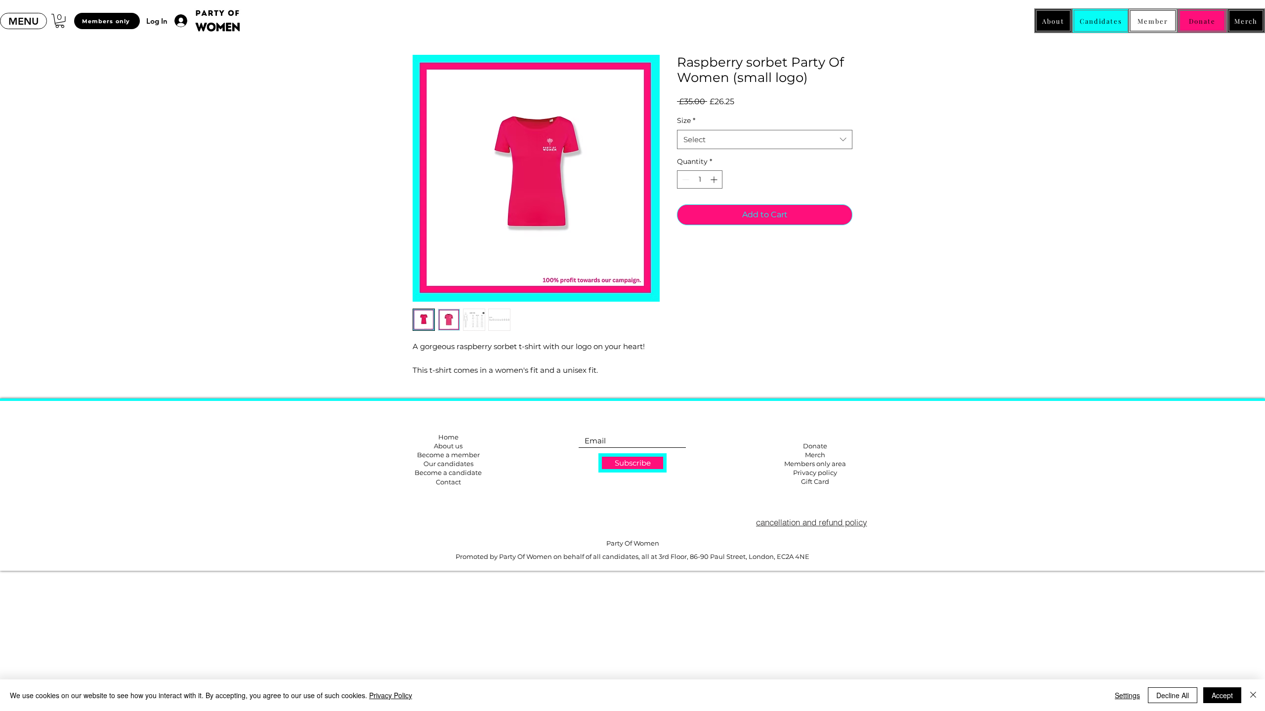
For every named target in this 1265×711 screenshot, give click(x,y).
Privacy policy (815, 472)
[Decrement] (684, 179)
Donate (815, 446)
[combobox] (764, 139)
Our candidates (448, 464)
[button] (23, 21)
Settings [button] (1127, 695)
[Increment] (715, 179)
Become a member (448, 455)
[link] (59, 21)
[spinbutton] (700, 179)
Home (448, 437)
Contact (448, 482)
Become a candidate (448, 472)
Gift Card (815, 481)
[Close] (1253, 695)
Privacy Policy (390, 695)
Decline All (1172, 695)
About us (448, 446)
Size (686, 120)
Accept (1222, 695)
